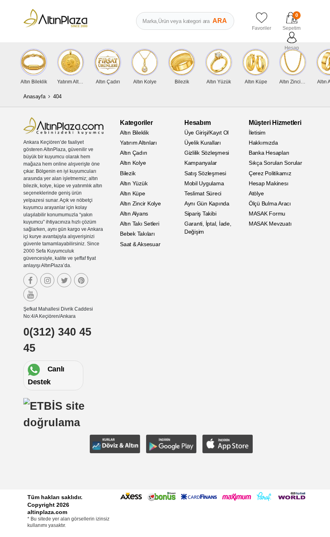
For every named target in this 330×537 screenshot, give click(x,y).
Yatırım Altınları (138, 142)
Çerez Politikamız (270, 173)
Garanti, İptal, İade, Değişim (207, 227)
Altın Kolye (133, 163)
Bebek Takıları (137, 233)
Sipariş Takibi (200, 213)
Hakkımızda (263, 142)
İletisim (257, 132)
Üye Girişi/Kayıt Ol (206, 132)
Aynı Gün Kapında (206, 203)
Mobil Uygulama (204, 183)
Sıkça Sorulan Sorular (275, 163)
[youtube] (30, 294)
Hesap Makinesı (269, 183)
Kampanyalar (200, 163)
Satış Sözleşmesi (205, 173)
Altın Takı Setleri (139, 223)
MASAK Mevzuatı (270, 223)
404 (57, 96)
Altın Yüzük (133, 183)
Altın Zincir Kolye (140, 203)
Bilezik (127, 173)
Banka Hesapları (269, 152)
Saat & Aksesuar (140, 244)
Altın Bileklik (134, 132)
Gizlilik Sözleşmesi (206, 152)
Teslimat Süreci (202, 193)
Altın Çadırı (133, 152)
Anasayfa (34, 96)
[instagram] (47, 280)
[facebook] (30, 280)
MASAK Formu (267, 213)
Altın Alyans (134, 213)
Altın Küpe (132, 193)
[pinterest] (81, 280)
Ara (219, 20)
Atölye (256, 193)
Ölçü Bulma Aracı (270, 203)
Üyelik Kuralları (202, 142)
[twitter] (64, 280)
